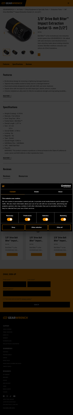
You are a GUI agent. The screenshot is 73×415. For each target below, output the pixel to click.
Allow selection (36, 227)
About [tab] (60, 191)
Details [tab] (36, 191)
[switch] (27, 219)
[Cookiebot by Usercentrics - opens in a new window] (62, 186)
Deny (13, 227)
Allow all (59, 227)
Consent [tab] (12, 191)
